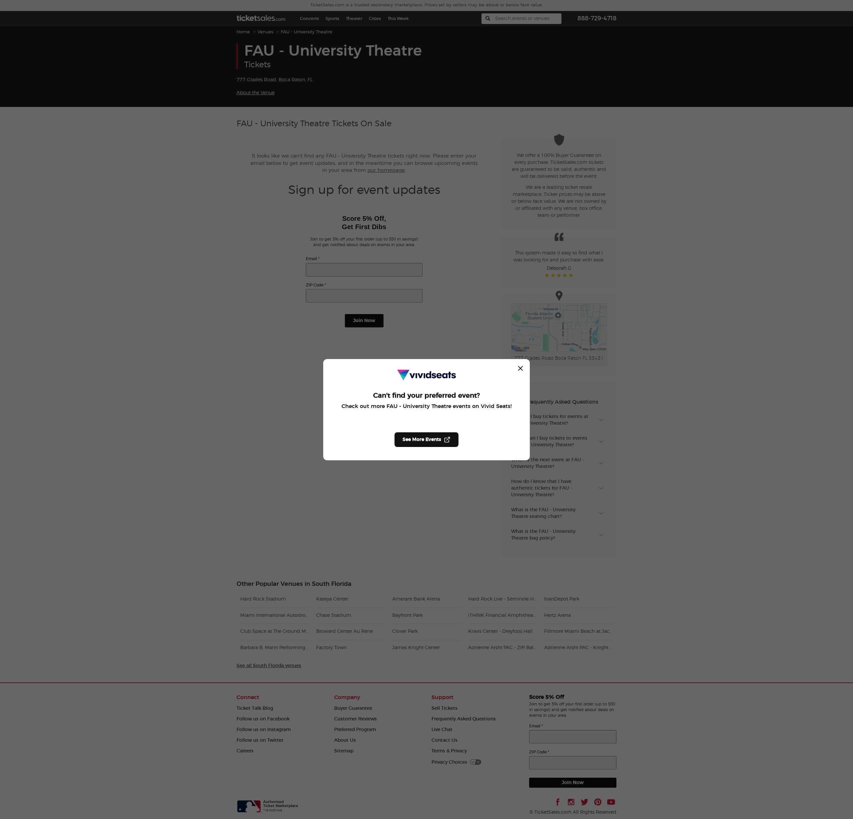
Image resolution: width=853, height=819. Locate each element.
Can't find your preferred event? (426, 395)
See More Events (422, 439)
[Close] (520, 368)
